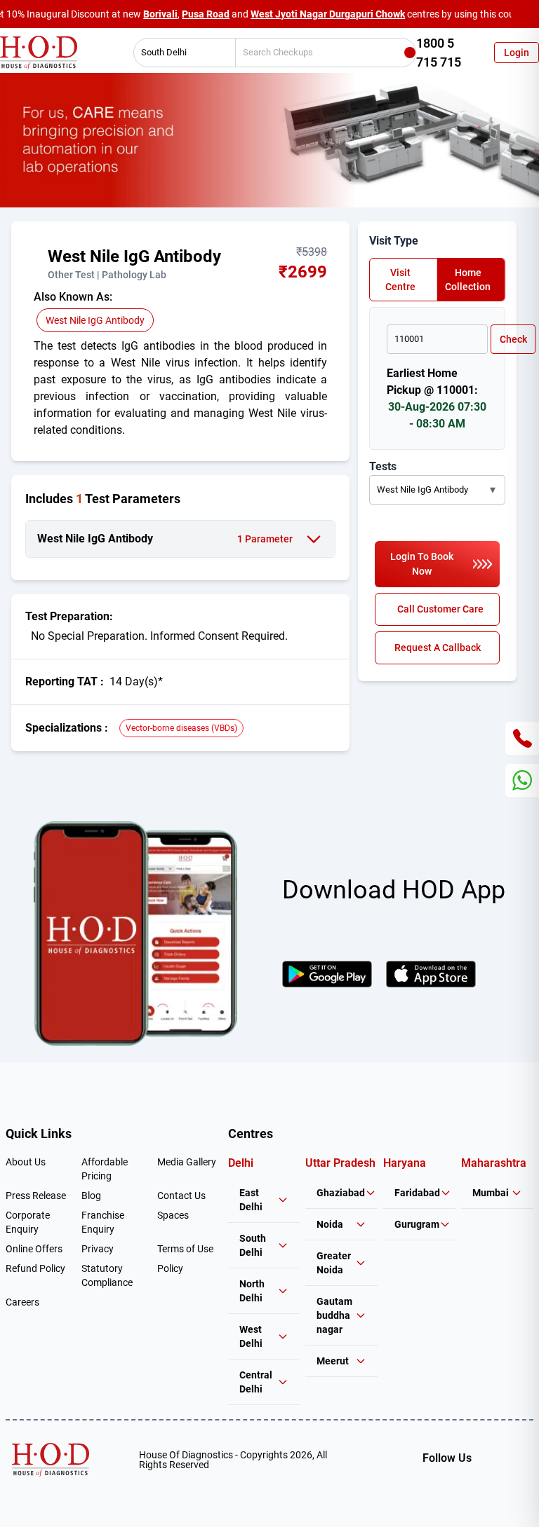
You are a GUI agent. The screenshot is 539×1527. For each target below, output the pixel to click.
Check (513, 339)
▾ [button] (492, 489)
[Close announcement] (525, 14)
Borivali (160, 14)
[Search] (409, 52)
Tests (383, 466)
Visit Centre (400, 279)
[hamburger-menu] (39, 263)
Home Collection (468, 279)
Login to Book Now (421, 564)
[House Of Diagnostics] (50, 1460)
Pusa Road (205, 14)
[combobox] (179, 52)
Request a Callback (437, 647)
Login (516, 52)
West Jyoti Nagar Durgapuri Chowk (328, 14)
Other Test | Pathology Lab (107, 274)
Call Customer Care (440, 609)
